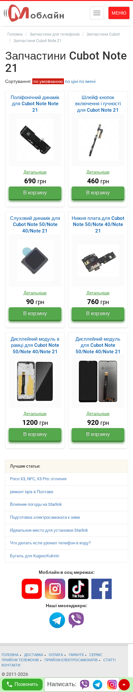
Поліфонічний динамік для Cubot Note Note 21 (35, 104)
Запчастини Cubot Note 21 (38, 41)
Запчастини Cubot (103, 34)
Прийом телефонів (20, 660)
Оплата (56, 655)
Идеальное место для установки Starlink (49, 530)
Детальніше (35, 172)
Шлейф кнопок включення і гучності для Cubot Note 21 (98, 104)
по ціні (71, 81)
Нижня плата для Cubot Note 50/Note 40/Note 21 (98, 224)
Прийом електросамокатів (71, 660)
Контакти (11, 665)
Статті (109, 660)
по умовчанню (48, 81)
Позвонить (26, 684)
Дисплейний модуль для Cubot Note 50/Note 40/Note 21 (98, 345)
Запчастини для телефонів (54, 34)
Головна (15, 34)
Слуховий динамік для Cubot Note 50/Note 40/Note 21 (35, 224)
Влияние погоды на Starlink (36, 504)
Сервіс (95, 655)
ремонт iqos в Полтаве (31, 491)
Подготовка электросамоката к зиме (45, 517)
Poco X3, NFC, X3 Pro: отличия (38, 478)
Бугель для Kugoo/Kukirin (34, 555)
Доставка (33, 655)
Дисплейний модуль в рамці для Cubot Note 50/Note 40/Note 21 (35, 345)
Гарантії (76, 655)
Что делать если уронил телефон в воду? (50, 542)
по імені (87, 81)
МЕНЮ (119, 13)
